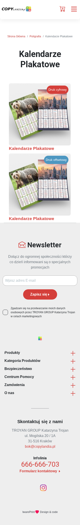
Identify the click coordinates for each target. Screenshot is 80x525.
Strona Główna (16, 36)
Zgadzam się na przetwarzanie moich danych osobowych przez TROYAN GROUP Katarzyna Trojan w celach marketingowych (43, 312)
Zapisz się (38, 294)
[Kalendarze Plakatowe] (40, 114)
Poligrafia (35, 36)
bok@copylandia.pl (40, 446)
